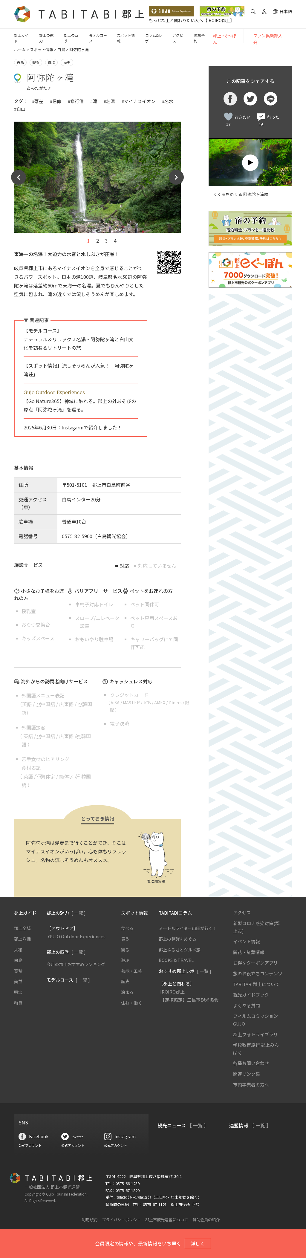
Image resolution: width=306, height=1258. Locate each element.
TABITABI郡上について (256, 984)
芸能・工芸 (131, 971)
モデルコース (98, 38)
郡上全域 (22, 928)
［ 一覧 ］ (198, 1125)
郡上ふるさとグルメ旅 (180, 950)
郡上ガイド (21, 38)
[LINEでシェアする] (270, 98)
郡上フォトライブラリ (255, 1034)
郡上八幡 (22, 939)
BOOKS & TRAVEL (176, 960)
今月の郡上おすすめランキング (76, 964)
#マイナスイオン (138, 101)
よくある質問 (246, 1005)
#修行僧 (76, 101)
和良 (18, 1003)
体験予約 (199, 38)
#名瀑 (109, 101)
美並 (18, 981)
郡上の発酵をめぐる (177, 939)
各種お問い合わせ (251, 1063)
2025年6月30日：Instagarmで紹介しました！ (73, 427)
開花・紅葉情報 (248, 952)
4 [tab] (115, 241)
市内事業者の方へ (251, 1084)
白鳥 (61, 49)
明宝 (18, 992)
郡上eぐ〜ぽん (224, 39)
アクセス (177, 38)
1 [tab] (88, 241)
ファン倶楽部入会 (267, 39)
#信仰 (55, 101)
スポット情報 (126, 38)
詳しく (197, 1243)
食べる (127, 928)
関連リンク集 (246, 1074)
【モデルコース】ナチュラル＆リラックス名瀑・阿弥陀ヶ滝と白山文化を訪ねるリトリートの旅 (79, 339)
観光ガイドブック (251, 994)
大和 (18, 950)
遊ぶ (51, 62)
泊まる (127, 992)
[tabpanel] (97, 177)
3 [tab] (106, 241)
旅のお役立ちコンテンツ (257, 973)
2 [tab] (97, 241)
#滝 (93, 101)
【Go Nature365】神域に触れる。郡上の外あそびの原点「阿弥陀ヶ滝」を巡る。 (80, 401)
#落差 (37, 101)
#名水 (167, 101)
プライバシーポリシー (121, 1219)
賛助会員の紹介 (206, 1219)
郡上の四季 (71, 38)
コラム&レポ (153, 38)
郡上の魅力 (46, 38)
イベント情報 (246, 941)
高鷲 (18, 971)
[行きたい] (228, 116)
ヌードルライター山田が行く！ (188, 928)
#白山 (19, 109)
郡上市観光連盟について (166, 1219)
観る (35, 62)
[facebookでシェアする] (230, 98)
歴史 (67, 62)
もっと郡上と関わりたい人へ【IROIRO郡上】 (191, 20)
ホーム (20, 49)
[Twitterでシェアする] (250, 98)
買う (125, 939)
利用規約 (89, 1219)
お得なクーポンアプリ (255, 962)
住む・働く (131, 1003)
